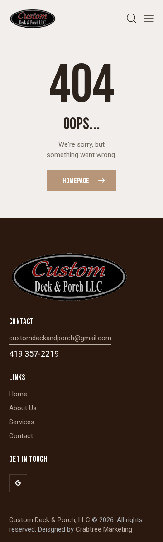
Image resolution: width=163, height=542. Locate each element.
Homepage (75, 180)
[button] (149, 19)
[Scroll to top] (148, 527)
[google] (18, 483)
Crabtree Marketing (104, 529)
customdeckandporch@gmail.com (60, 338)
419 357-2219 (34, 353)
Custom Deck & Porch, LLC (49, 520)
